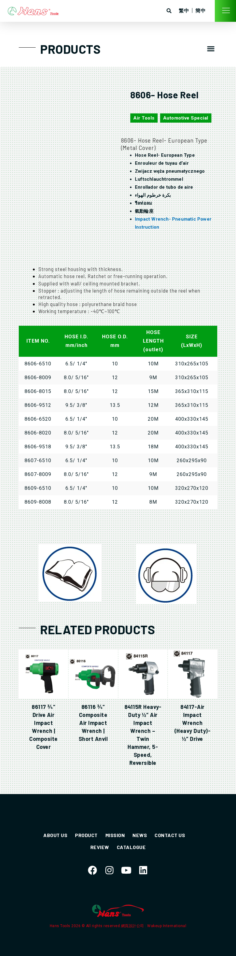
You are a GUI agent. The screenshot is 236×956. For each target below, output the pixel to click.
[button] (211, 48)
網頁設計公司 (133, 926)
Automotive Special (185, 118)
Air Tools (144, 118)
